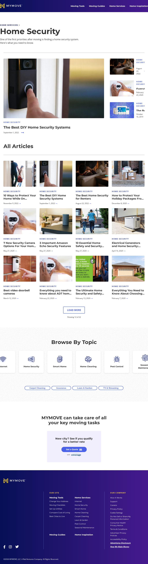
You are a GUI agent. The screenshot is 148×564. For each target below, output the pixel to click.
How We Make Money (119, 547)
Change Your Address (58, 501)
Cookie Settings (116, 513)
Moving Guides (97, 6)
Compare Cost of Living (59, 512)
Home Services (117, 6)
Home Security (81, 505)
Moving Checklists (57, 505)
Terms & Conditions (118, 529)
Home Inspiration (139, 6)
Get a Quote (72, 449)
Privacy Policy (116, 509)
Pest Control (80, 524)
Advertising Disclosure (120, 543)
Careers (113, 505)
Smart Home (80, 509)
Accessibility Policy (118, 539)
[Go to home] (14, 6)
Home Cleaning (81, 512)
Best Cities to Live (57, 516)
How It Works (116, 498)
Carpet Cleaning (37, 388)
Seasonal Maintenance (84, 527)
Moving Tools (77, 6)
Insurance (61, 388)
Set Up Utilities (55, 509)
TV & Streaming (111, 388)
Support (113, 501)
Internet (78, 501)
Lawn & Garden (84, 388)
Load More (74, 310)
